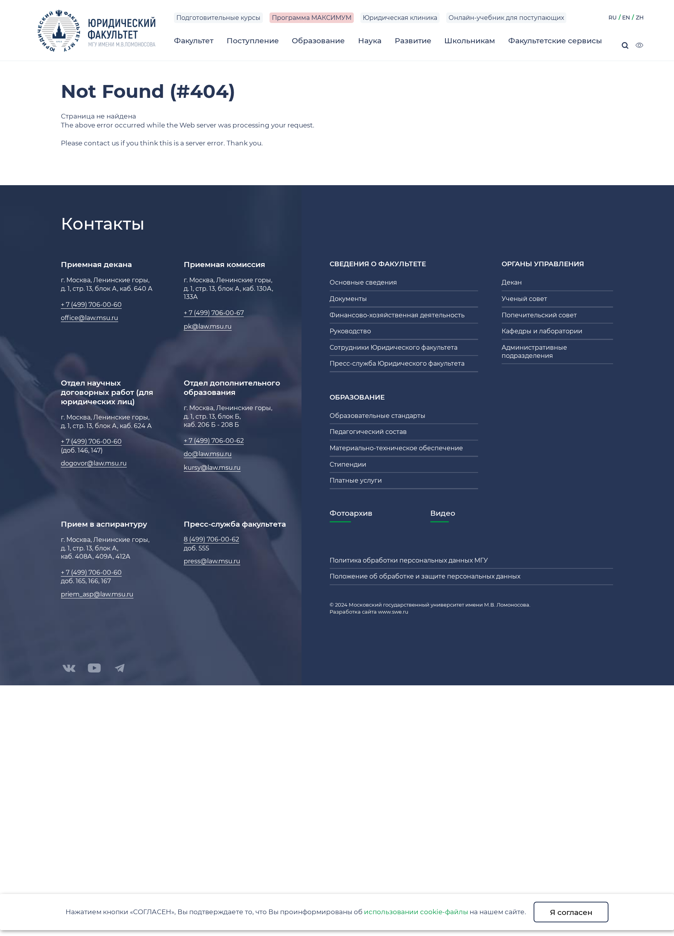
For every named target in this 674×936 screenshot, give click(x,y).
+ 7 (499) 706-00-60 (91, 304)
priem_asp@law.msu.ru (97, 594)
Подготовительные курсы (218, 17)
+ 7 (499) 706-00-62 (214, 440)
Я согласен (571, 912)
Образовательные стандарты (378, 415)
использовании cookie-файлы (416, 912)
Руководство (350, 331)
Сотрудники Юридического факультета (394, 347)
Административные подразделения (534, 351)
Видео (442, 513)
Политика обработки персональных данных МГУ (409, 560)
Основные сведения (363, 282)
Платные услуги (356, 480)
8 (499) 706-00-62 (211, 539)
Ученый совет (524, 299)
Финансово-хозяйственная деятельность (397, 315)
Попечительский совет (539, 315)
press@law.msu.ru (212, 561)
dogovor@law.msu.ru (94, 463)
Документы (348, 299)
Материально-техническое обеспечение (396, 448)
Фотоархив (351, 513)
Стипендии (348, 464)
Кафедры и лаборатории (542, 331)
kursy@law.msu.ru (212, 467)
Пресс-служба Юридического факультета (397, 363)
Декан (512, 282)
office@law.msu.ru (89, 318)
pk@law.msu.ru (208, 326)
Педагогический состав (368, 431)
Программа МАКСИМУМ (311, 17)
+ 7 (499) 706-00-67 (214, 313)
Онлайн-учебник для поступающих (506, 17)
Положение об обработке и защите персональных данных (425, 576)
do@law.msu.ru (208, 454)
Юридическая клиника (400, 17)
